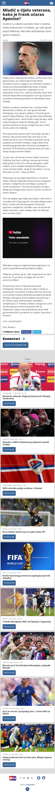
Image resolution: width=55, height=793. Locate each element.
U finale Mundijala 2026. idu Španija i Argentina (27, 621)
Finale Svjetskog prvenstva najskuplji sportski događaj (26, 576)
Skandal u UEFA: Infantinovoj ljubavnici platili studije (26, 443)
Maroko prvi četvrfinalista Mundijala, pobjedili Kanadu (27, 666)
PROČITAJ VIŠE (9, 403)
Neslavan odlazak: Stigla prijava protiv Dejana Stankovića (26, 397)
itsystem (30, 784)
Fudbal (27, 359)
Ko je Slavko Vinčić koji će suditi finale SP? (24, 531)
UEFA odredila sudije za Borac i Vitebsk (22, 488)
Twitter (38, 332)
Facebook (27, 332)
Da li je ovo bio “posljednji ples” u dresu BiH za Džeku (26, 712)
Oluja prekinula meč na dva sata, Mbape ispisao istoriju (27, 758)
